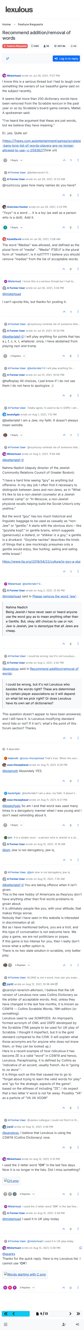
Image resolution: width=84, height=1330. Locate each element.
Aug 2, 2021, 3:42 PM (51, 662)
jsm (10, 837)
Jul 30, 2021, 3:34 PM (51, 287)
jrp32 (10, 984)
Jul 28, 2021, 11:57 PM (46, 75)
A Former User (17, 172)
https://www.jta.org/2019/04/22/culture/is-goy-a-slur (41, 561)
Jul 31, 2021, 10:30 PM (51, 330)
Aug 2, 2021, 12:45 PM (51, 590)
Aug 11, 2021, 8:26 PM (54, 764)
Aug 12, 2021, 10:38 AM (40, 984)
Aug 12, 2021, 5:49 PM (46, 1247)
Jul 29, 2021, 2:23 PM (53, 206)
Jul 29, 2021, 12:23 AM (51, 179)
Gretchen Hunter (17, 206)
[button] (6, 1324)
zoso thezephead (17, 764)
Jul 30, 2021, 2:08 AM (47, 239)
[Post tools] (78, 160)
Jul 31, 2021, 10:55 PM (51, 374)
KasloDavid (14, 239)
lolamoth (13, 758)
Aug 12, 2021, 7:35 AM (51, 878)
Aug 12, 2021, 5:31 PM (46, 1158)
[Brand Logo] (19, 9)
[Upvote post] (64, 160)
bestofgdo (13, 414)
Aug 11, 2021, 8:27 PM (54, 799)
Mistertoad (14, 75)
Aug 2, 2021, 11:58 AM (46, 453)
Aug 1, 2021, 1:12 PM (44, 414)
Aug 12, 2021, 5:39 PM (51, 1213)
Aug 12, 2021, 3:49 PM (39, 1126)
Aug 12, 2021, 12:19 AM (51, 844)
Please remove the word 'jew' (54, 596)
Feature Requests (16, 46)
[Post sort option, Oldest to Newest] (7, 58)
